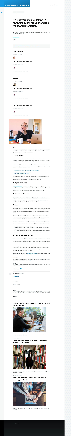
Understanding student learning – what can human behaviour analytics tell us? (26, 170)
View (14, 12)
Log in (57, 5)
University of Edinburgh (27, 254)
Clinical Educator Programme (32, 253)
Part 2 (30, 260)
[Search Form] (52, 5)
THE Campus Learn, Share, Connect (17, 5)
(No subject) (16, 276)
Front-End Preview (20, 12)
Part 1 (26, 260)
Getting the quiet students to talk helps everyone (21, 173)
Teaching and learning (16, 37)
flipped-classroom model (18, 186)
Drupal (17, 423)
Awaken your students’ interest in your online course (22, 172)
